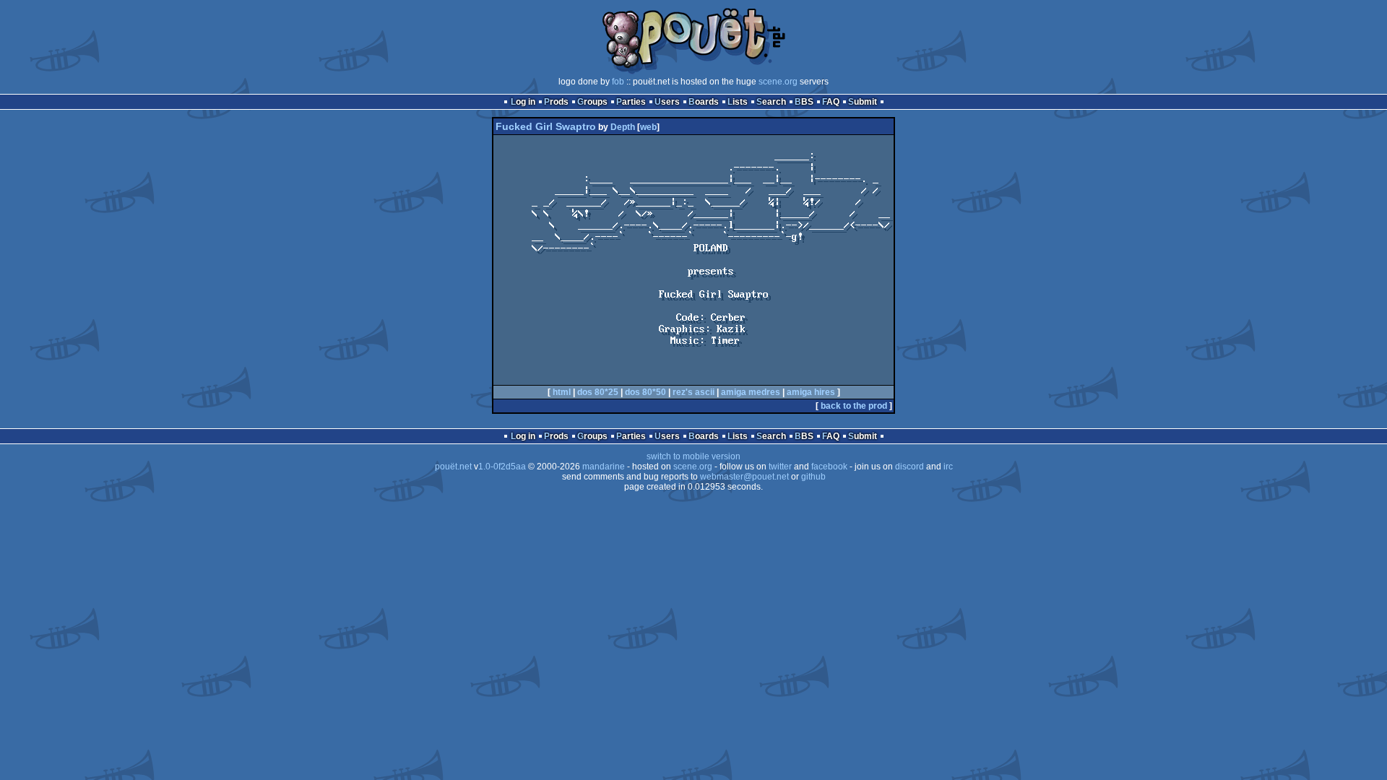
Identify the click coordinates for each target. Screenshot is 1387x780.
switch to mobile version (693, 456)
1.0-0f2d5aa (502, 467)
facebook (829, 467)
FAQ (830, 102)
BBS (804, 102)
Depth (622, 127)
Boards (703, 102)
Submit (862, 102)
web (648, 127)
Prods (556, 102)
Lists (737, 102)
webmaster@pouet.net (744, 477)
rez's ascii (693, 392)
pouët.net (453, 467)
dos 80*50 (645, 392)
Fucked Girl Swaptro (546, 126)
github (813, 477)
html (562, 392)
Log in (523, 102)
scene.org (778, 82)
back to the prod (854, 406)
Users (667, 102)
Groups (592, 102)
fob (618, 82)
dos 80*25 (597, 392)
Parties (631, 102)
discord (909, 467)
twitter (780, 467)
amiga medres (750, 392)
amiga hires (811, 392)
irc (948, 467)
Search (771, 102)
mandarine (603, 467)
